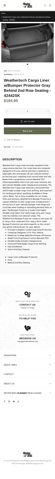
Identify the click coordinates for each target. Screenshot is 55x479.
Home (3, 13)
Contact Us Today (27, 307)
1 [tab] (27, 64)
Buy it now (27, 131)
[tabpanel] (27, 42)
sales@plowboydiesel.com (27, 341)
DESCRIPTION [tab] (12, 159)
